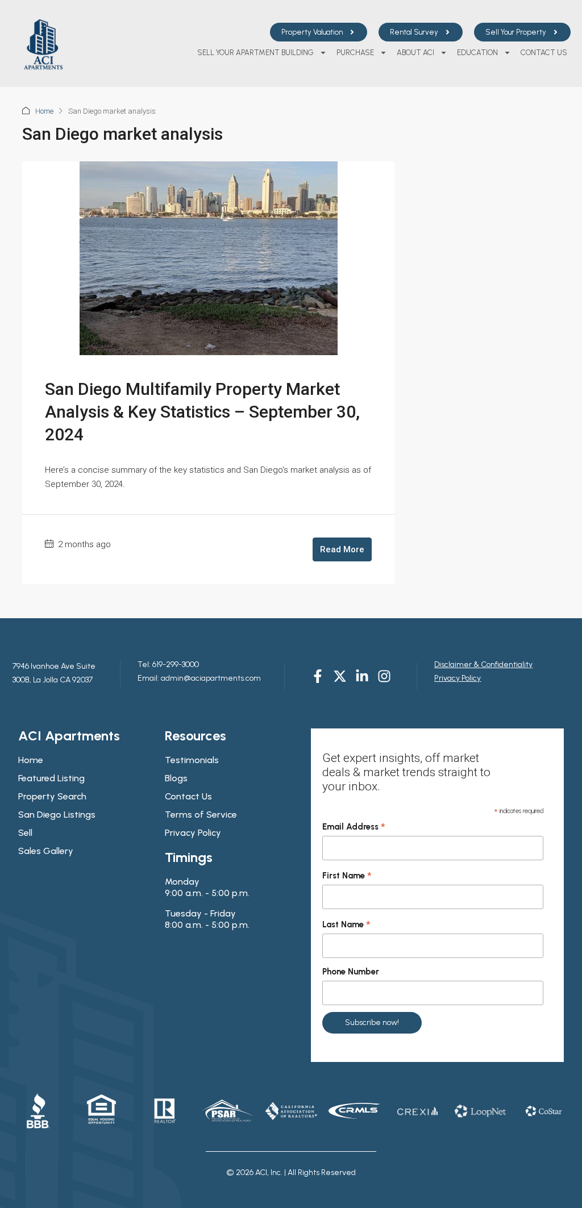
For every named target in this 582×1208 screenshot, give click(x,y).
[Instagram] (384, 676)
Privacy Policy (457, 678)
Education (477, 52)
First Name (347, 876)
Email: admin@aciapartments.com (199, 678)
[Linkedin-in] (362, 676)
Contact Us (544, 52)
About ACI (415, 52)
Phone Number (350, 972)
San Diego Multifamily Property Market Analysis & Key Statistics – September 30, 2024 (202, 411)
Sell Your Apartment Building (255, 52)
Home (44, 111)
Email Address (353, 827)
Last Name (346, 925)
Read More (342, 549)
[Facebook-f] (318, 676)
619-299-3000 (175, 664)
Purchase (355, 52)
